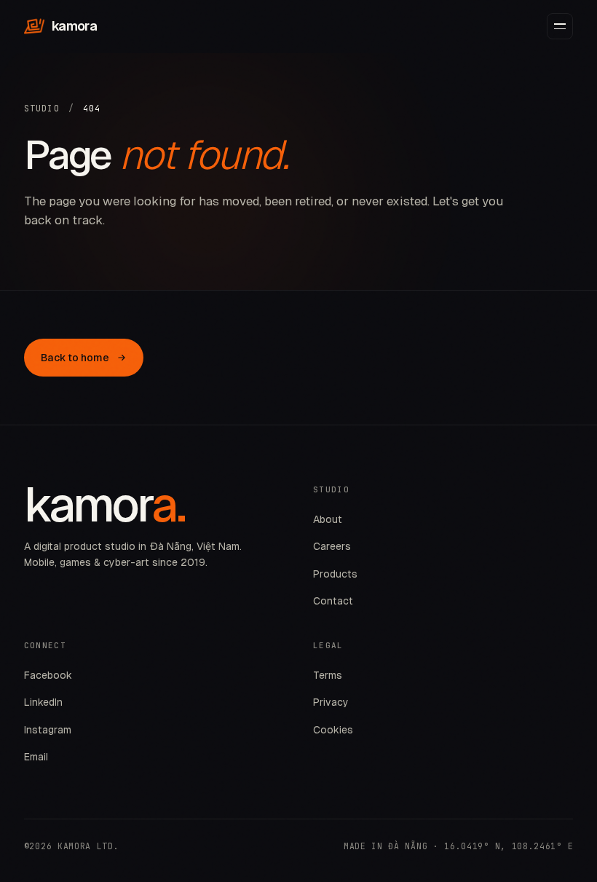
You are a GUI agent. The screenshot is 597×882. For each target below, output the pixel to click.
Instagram (47, 730)
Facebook (48, 675)
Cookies (333, 730)
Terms (327, 675)
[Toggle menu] (560, 26)
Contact (333, 601)
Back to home (75, 357)
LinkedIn (43, 702)
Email (36, 757)
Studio (42, 108)
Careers (332, 546)
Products (335, 574)
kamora (74, 26)
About (327, 519)
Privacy (331, 702)
